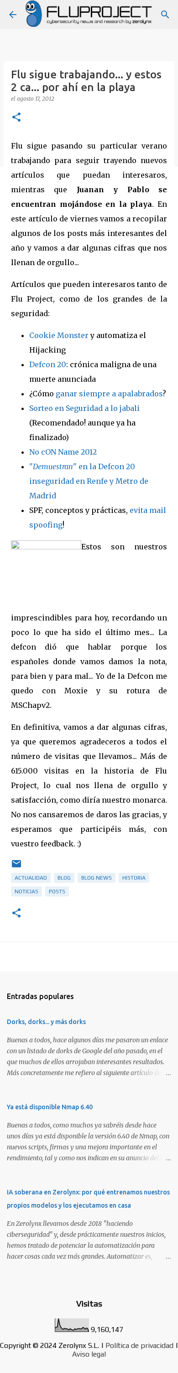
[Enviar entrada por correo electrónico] (16, 867)
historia (134, 878)
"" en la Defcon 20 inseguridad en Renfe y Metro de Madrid (88, 481)
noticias (26, 891)
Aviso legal (89, 1354)
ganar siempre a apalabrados (109, 393)
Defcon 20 (47, 364)
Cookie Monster (59, 335)
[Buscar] (165, 15)
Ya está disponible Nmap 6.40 (50, 1107)
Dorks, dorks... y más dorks (46, 1021)
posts (57, 891)
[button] (16, 118)
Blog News (96, 878)
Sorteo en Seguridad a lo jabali (84, 408)
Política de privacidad (139, 1345)
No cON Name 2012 (63, 451)
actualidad (31, 878)
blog (64, 878)
